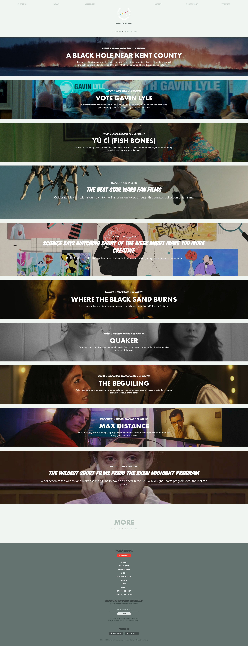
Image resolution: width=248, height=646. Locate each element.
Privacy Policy (118, 620)
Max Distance (124, 425)
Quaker (124, 340)
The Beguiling (124, 383)
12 (131, 31)
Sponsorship (124, 591)
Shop (124, 573)
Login (119, 594)
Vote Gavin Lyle (124, 98)
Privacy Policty (130, 640)
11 (129, 31)
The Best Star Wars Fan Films (124, 188)
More (124, 522)
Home (124, 562)
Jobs (124, 584)
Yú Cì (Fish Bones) (124, 140)
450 (135, 31)
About (124, 587)
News (124, 580)
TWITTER (133, 633)
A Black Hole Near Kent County (124, 55)
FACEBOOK (117, 633)
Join (124, 614)
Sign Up (128, 594)
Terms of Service (130, 620)
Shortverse (124, 569)
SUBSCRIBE (125, 555)
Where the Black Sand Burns (124, 299)
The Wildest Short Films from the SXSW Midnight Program (124, 472)
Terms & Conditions (142, 640)
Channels (124, 566)
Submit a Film (124, 576)
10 (127, 31)
